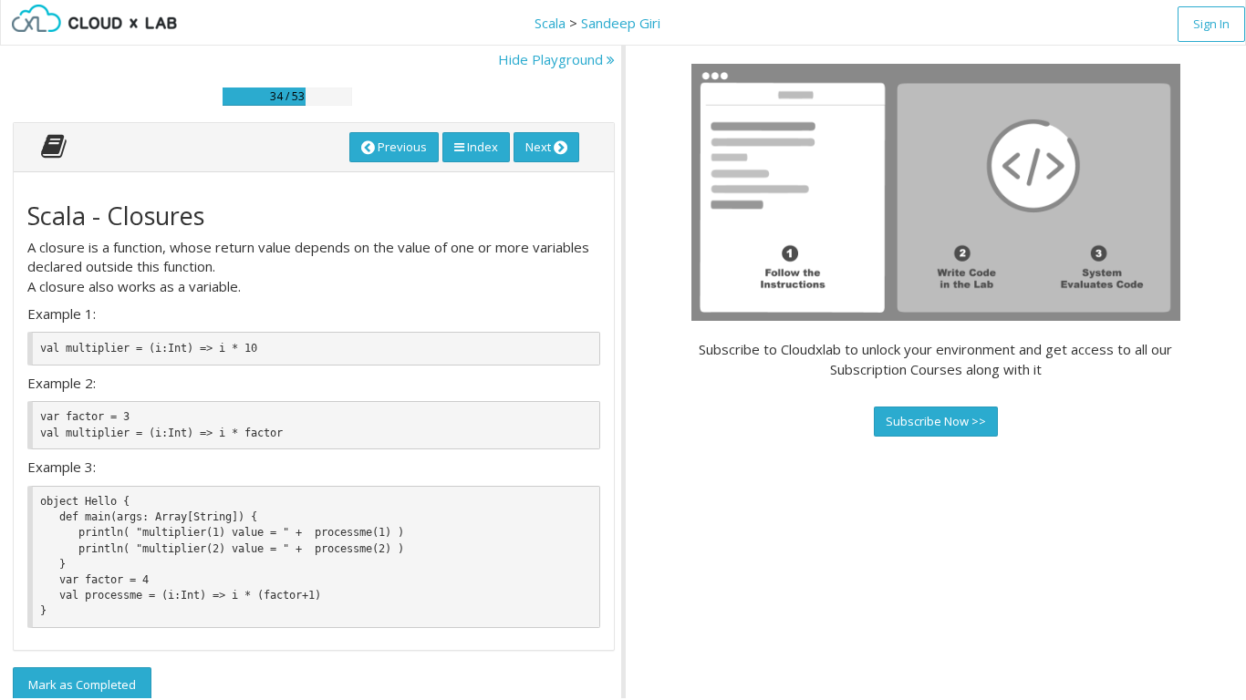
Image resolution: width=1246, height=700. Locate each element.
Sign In (1211, 23)
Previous (401, 147)
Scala (550, 23)
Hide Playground (552, 59)
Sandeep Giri (620, 23)
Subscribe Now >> (936, 421)
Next (539, 147)
